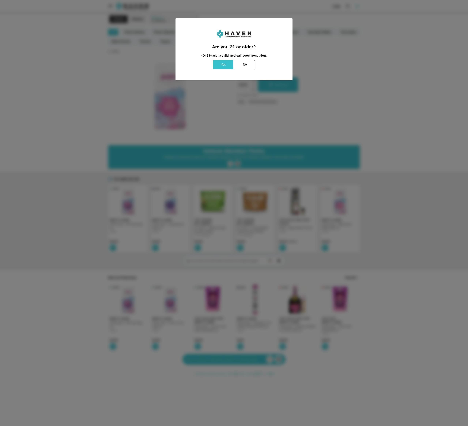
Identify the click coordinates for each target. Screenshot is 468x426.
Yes (223, 64)
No (245, 64)
